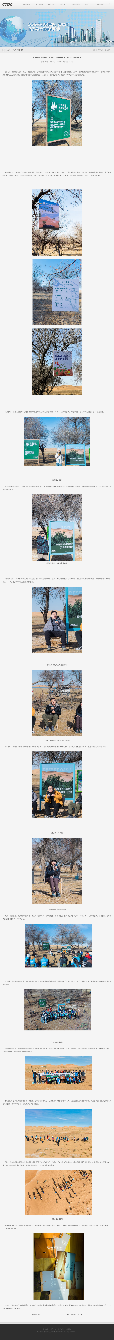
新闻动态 (100, 50)
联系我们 (68, 1329)
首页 (94, 50)
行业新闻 (108, 50)
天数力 (87, 4)
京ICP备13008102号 (70, 1332)
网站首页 (28, 4)
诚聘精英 (45, 1329)
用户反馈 (53, 1329)
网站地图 (61, 1329)
